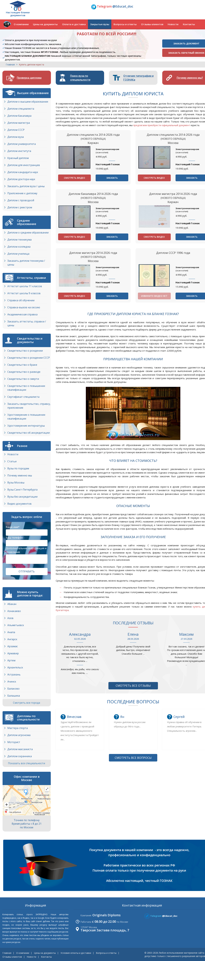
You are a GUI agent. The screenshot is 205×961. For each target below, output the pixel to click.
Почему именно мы (19, 475)
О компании (21, 24)
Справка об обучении (20, 300)
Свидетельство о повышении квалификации (26, 387)
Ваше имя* (13, 527)
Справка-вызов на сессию (23, 307)
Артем (11, 660)
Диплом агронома (18, 735)
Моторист (13, 742)
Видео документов (19, 503)
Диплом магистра (18, 123)
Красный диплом (18, 158)
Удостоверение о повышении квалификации (26, 416)
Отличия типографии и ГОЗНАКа (138, 77)
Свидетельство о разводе (23, 372)
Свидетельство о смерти (23, 379)
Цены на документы (45, 24)
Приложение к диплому (22, 193)
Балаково (13, 688)
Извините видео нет (154, 295)
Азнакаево (14, 611)
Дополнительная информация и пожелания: (26, 550)
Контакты (189, 24)
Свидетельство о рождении (25, 350)
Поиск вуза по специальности (80, 77)
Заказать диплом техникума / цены (26, 262)
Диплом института (19, 151)
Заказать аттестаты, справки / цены (26, 323)
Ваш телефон (14, 537)
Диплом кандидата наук (22, 172)
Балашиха (13, 695)
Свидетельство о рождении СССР (28, 357)
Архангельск (15, 667)
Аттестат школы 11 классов (24, 286)
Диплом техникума (19, 239)
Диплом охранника (19, 756)
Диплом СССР (16, 130)
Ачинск (11, 681)
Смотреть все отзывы (133, 685)
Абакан (11, 604)
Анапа (11, 632)
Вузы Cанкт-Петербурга (22, 489)
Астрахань (13, 674)
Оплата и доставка (74, 24)
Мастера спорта (17, 728)
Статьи (11, 461)
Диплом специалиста (20, 108)
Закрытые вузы (99, 24)
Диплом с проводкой (20, 200)
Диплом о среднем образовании (28, 232)
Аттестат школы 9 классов (24, 293)
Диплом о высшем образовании (27, 101)
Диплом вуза (15, 137)
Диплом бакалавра (19, 115)
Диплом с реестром (19, 207)
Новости (173, 24)
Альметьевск (15, 625)
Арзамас (12, 646)
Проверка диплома (29, 77)
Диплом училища (18, 253)
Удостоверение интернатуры (26, 425)
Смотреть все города (27, 702)
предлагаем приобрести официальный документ (161, 125)
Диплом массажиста (20, 749)
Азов (10, 618)
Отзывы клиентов (152, 24)
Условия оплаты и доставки (76, 952)
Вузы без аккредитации (22, 496)
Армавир (13, 653)
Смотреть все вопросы (133, 758)
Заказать (112, 177)
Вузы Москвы (15, 482)
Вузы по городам (18, 468)
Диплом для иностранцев (23, 165)
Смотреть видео (74, 177)
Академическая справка (22, 314)
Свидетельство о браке (22, 364)
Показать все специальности (27, 763)
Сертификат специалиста (23, 397)
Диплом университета (21, 144)
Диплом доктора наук (21, 179)
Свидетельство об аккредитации (28, 432)
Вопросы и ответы (125, 24)
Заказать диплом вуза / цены (26, 186)
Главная (10, 64)
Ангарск (12, 639)
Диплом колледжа (18, 246)
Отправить (27, 571)
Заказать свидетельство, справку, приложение (29, 405)
